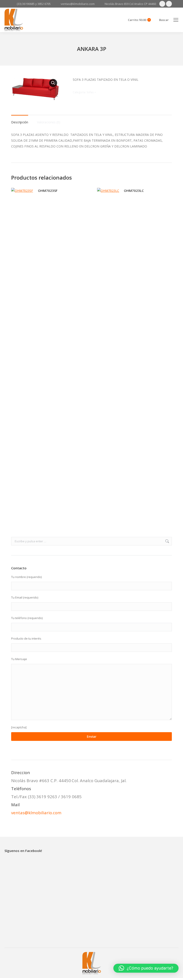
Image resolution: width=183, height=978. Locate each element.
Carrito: (139, 20)
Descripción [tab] (19, 122)
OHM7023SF (48, 190)
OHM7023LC (134, 190)
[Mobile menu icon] (176, 20)
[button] (53, 83)
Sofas (90, 92)
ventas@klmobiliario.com (36, 812)
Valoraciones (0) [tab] (48, 122)
